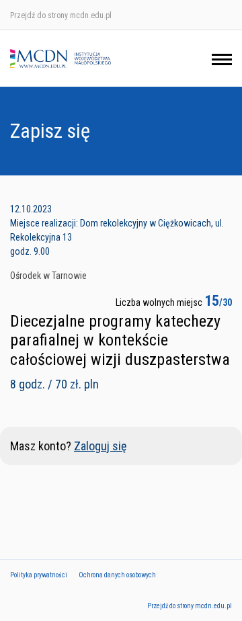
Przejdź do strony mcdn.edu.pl (61, 15)
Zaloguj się (100, 446)
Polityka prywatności (38, 575)
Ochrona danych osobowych (117, 575)
